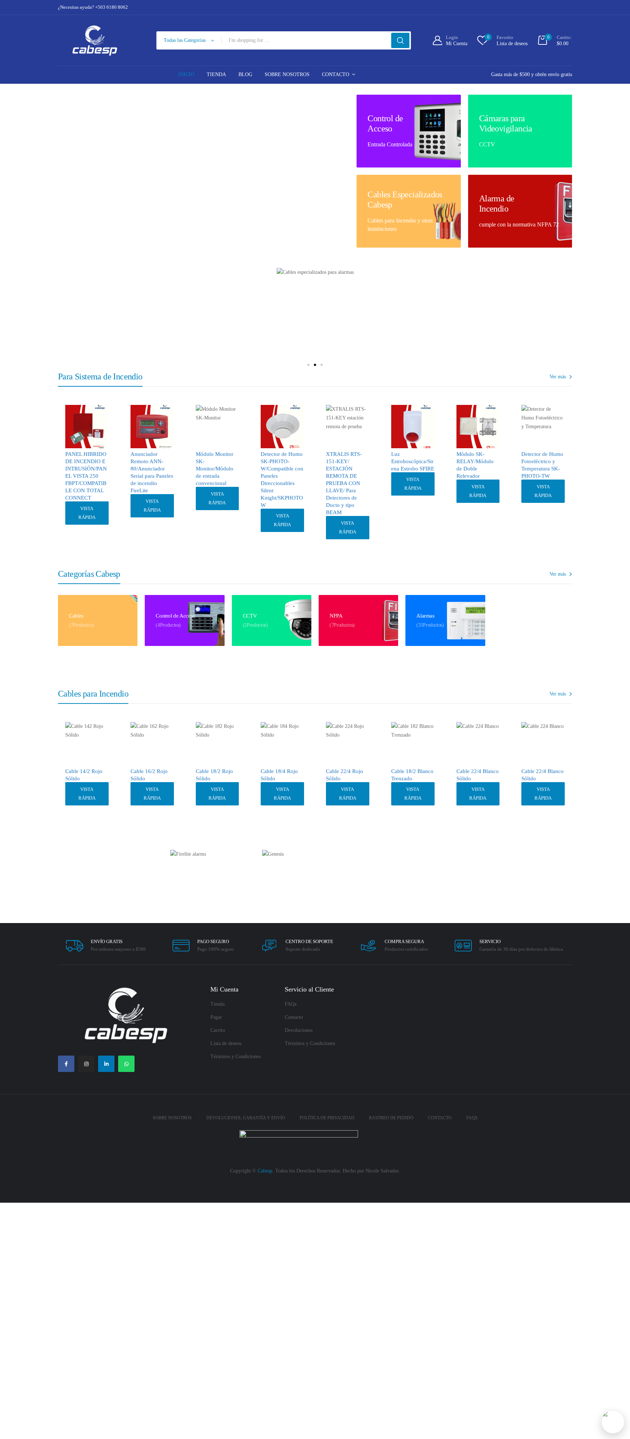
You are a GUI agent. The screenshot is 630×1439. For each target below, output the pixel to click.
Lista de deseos (225, 1043)
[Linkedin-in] (106, 1064)
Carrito (217, 1030)
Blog (245, 74)
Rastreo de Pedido (391, 1117)
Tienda (216, 74)
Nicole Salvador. (383, 1171)
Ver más (557, 376)
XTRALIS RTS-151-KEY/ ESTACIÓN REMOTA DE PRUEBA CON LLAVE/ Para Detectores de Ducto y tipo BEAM (344, 483)
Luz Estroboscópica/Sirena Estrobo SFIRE (412, 461)
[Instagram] (86, 1064)
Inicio (186, 74)
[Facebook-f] (66, 1064)
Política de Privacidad (327, 1117)
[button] (308, 365)
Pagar (216, 1017)
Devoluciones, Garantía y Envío (245, 1117)
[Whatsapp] (126, 1064)
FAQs (290, 1004)
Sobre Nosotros (287, 74)
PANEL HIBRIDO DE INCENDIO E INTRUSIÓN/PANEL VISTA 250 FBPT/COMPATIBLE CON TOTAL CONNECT (86, 476)
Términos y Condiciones (235, 1056)
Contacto (335, 74)
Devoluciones (298, 1030)
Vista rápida (87, 513)
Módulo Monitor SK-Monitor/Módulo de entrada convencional (214, 468)
